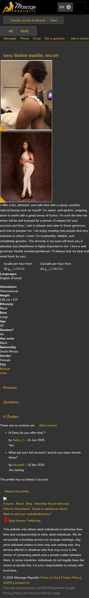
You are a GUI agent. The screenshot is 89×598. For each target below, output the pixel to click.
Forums (8, 503)
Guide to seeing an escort (49, 508)
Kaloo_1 (18, 440)
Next (24, 31)
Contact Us (22, 582)
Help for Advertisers (16, 508)
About (20, 503)
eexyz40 (18, 465)
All (11, 31)
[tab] (44, 386)
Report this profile (17, 491)
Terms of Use (49, 577)
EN (62, 7)
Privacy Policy (70, 577)
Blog (29, 503)
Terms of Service (40, 593)
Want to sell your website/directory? (27, 514)
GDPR (7, 582)
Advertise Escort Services (51, 503)
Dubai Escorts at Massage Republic (19, 7)
